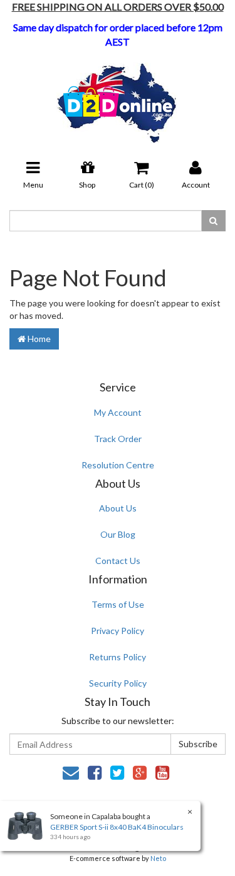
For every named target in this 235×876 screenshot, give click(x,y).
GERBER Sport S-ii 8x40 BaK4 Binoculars (117, 827)
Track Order (118, 438)
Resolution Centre (117, 465)
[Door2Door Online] (117, 98)
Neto (158, 858)
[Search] (213, 220)
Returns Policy (117, 657)
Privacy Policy (117, 630)
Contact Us (117, 560)
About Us (118, 508)
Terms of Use (117, 604)
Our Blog (117, 534)
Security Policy (118, 683)
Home (38, 338)
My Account (118, 412)
